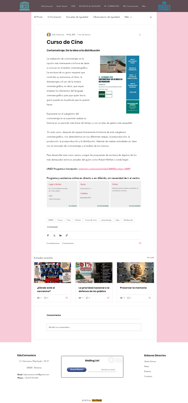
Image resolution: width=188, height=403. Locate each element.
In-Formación (54, 17)
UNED (50, 220)
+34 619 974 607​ (31, 378)
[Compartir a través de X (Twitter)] (54, 235)
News (146, 366)
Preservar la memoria (133, 287)
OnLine (78, 220)
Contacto (148, 376)
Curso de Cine (91, 220)
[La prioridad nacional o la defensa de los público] (94, 272)
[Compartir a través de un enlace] (66, 235)
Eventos (147, 371)
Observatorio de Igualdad (106, 17)
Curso (60, 220)
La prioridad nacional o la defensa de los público (94, 289)
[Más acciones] (139, 34)
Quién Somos (150, 361)
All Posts (38, 17)
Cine (68, 220)
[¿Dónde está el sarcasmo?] (52, 272)
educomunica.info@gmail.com (36, 374)
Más (127, 17)
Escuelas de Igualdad (77, 17)
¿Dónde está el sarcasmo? (46, 289)
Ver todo (150, 257)
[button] (151, 17)
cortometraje (106, 220)
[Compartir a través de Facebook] (48, 235)
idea (117, 220)
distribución (128, 220)
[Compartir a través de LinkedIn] (60, 235)
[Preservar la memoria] (135, 272)
